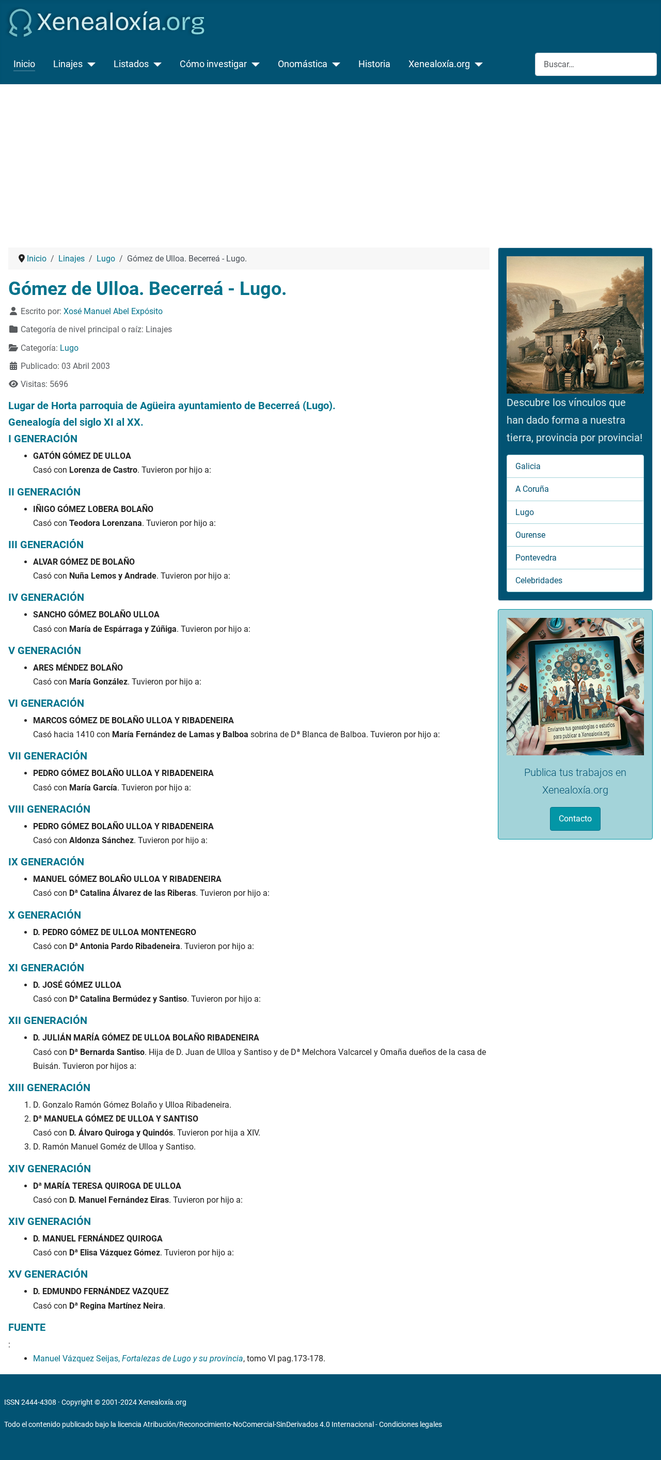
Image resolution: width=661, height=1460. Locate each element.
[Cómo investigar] (253, 64)
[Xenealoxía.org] (476, 64)
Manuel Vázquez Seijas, (138, 1358)
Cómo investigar (213, 64)
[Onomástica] (333, 64)
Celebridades (538, 580)
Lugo (69, 348)
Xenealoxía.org (439, 64)
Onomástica (302, 64)
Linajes (68, 64)
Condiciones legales (410, 1424)
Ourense (530, 535)
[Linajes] (89, 64)
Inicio (24, 64)
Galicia (528, 466)
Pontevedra (536, 558)
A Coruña (532, 489)
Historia (374, 64)
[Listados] (155, 64)
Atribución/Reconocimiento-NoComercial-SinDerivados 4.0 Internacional (258, 1424)
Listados (131, 64)
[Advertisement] (330, 161)
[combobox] (596, 64)
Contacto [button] (575, 819)
